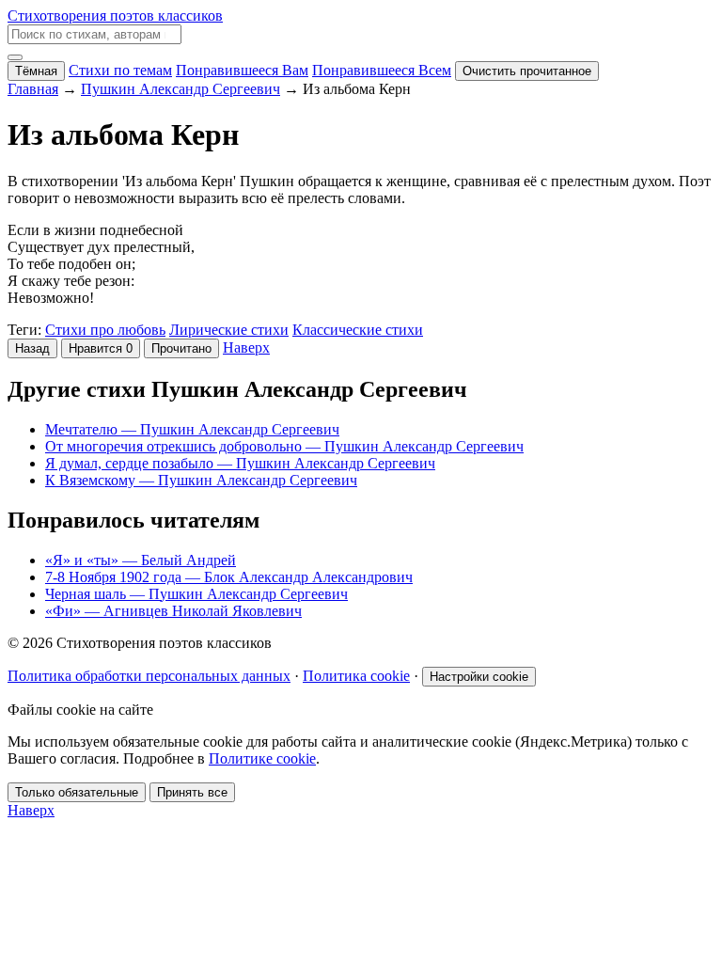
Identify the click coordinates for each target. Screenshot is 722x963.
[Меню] (15, 57)
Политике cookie (262, 758)
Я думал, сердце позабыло (240, 463)
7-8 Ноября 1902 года (229, 577)
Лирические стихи (229, 330)
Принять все (192, 792)
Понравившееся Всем (381, 70)
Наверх (246, 347)
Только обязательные (76, 792)
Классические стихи (357, 330)
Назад (32, 348)
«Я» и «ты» (140, 560)
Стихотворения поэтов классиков (115, 16)
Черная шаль (196, 594)
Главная (33, 89)
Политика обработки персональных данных (149, 676)
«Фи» (173, 611)
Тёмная (36, 71)
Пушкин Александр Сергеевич (180, 89)
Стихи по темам (120, 70)
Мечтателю (192, 429)
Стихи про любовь (105, 330)
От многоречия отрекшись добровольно (284, 446)
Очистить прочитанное (527, 71)
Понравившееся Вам (242, 70)
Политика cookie (356, 676)
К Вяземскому (201, 480)
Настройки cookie (479, 677)
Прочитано (181, 348)
